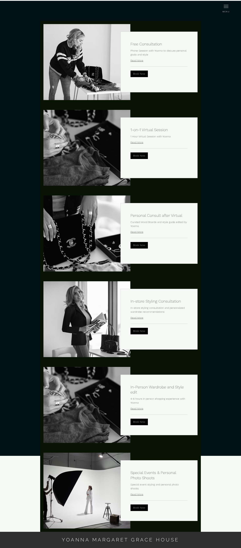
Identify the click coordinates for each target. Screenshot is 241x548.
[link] (159, 44)
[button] (139, 74)
